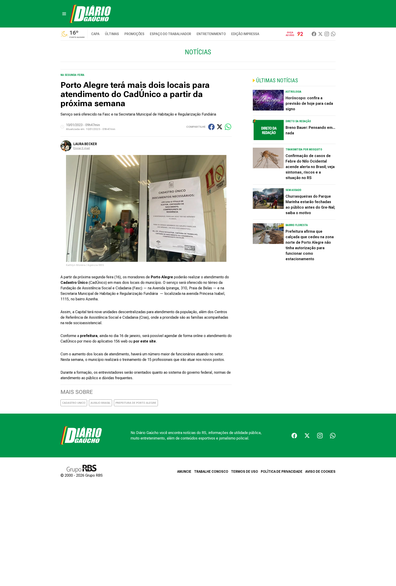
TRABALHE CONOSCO (211, 471)
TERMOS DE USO (244, 471)
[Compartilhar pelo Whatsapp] (228, 126)
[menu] (64, 14)
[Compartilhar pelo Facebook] (211, 127)
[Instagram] (326, 34)
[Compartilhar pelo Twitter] (220, 127)
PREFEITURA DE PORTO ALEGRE (136, 402)
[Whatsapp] (333, 34)
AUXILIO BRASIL (100, 402)
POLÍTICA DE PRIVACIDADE (281, 471)
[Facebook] (314, 34)
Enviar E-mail (81, 148)
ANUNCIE (184, 471)
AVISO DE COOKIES (320, 471)
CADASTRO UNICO (73, 402)
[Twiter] (320, 34)
